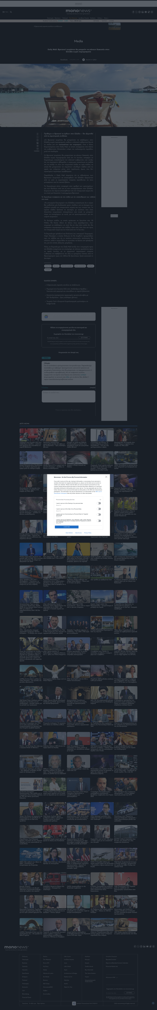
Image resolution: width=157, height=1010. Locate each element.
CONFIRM (67, 527)
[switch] (99, 503)
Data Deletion (69, 532)
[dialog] (78, 505)
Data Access (78, 532)
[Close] (106, 477)
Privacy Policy (87, 532)
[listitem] (78, 499)
